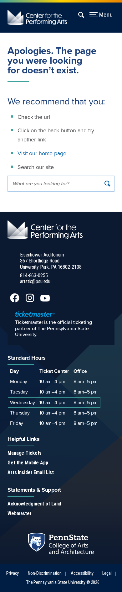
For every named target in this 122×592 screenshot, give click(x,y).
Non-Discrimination (45, 573)
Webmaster (20, 513)
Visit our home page (42, 153)
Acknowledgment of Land (34, 504)
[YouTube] (45, 300)
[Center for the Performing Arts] (41, 17)
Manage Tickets (25, 453)
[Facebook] (15, 300)
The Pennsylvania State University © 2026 (62, 582)
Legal (106, 573)
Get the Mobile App (28, 463)
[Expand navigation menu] (81, 14)
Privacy (12, 573)
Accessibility (82, 573)
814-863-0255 (34, 275)
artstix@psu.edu (35, 281)
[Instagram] (30, 300)
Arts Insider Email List (31, 472)
